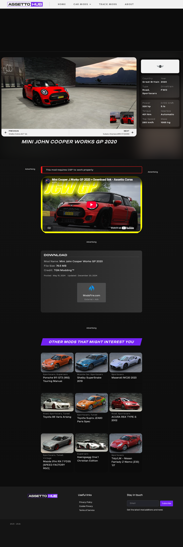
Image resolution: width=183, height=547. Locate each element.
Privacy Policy (85, 502)
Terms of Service (87, 510)
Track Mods (108, 4)
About (129, 4)
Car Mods (80, 4)
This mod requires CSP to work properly (69, 170)
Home (62, 4)
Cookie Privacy (86, 506)
